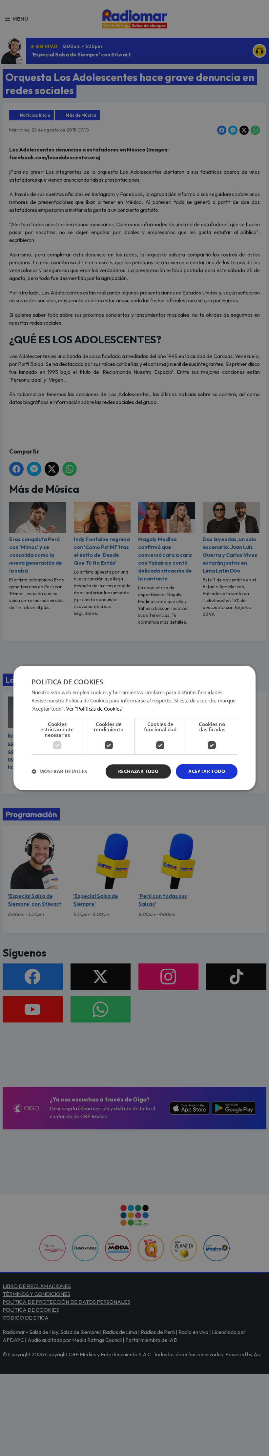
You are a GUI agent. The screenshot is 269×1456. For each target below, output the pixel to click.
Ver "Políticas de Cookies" (95, 708)
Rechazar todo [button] (138, 771)
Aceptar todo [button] (206, 771)
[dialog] (134, 728)
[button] (59, 771)
